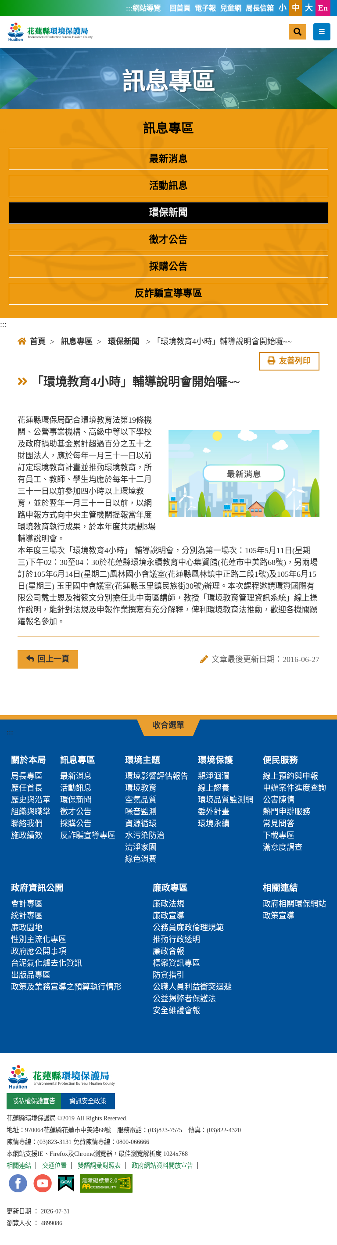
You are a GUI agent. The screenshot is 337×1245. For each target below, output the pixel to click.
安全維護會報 (176, 1010)
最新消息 (168, 159)
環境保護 (215, 760)
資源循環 (141, 823)
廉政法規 (168, 904)
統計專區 (27, 915)
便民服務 (280, 760)
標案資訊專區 (176, 963)
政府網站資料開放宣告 (162, 1165)
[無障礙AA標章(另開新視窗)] (106, 1183)
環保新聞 (168, 212)
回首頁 (179, 8)
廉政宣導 (168, 915)
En (323, 8)
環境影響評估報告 (156, 776)
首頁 (38, 341)
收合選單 (168, 725)
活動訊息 (168, 185)
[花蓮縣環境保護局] (50, 31)
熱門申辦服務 (286, 811)
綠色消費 (141, 859)
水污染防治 (145, 835)
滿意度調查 (282, 847)
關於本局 (28, 760)
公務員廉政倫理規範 (188, 927)
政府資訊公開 (37, 887)
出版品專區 (30, 975)
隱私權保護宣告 (33, 1101)
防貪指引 (168, 975)
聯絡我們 (27, 823)
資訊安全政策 (87, 1101)
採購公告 (168, 266)
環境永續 (213, 823)
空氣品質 (141, 799)
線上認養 (213, 788)
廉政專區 (170, 887)
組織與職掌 (30, 811)
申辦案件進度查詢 (294, 788)
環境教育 (141, 788)
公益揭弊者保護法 (184, 998)
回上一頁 (53, 659)
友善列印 (295, 360)
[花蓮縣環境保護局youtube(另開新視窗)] (42, 1183)
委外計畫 (213, 811)
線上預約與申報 (290, 776)
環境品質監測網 (225, 799)
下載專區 (278, 835)
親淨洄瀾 (213, 776)
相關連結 (280, 887)
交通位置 (54, 1165)
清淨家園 (141, 847)
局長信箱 (260, 8)
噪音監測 (141, 811)
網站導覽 (147, 8)
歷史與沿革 (30, 799)
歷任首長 (27, 788)
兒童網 (230, 8)
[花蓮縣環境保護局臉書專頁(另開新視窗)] (18, 1183)
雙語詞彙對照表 (99, 1165)
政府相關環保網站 (294, 904)
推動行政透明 (176, 939)
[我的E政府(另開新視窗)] (66, 1183)
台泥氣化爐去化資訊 (46, 963)
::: (129, 8)
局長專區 (27, 776)
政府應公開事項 (38, 951)
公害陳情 (278, 799)
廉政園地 (27, 927)
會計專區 (27, 904)
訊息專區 (77, 341)
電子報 (205, 8)
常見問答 (278, 823)
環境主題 (142, 760)
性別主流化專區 (38, 939)
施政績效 (27, 835)
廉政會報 (168, 951)
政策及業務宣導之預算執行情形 (66, 986)
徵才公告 (168, 239)
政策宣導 (278, 915)
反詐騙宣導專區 (168, 293)
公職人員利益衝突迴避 (192, 986)
